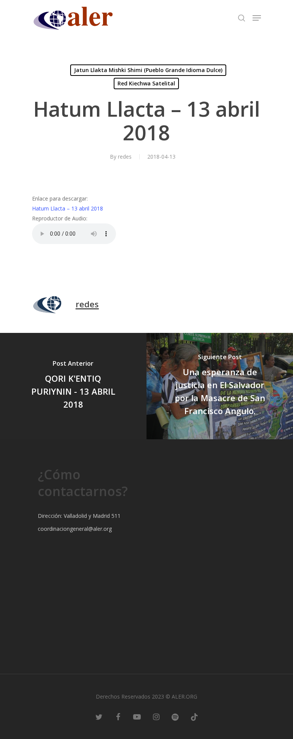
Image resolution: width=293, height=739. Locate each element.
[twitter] (99, 716)
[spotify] (175, 716)
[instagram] (156, 716)
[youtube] (137, 716)
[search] (241, 18)
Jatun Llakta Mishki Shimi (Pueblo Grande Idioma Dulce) (148, 70)
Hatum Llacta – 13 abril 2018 (67, 208)
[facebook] (118, 716)
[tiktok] (194, 716)
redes (125, 156)
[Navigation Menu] (257, 18)
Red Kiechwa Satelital (146, 83)
